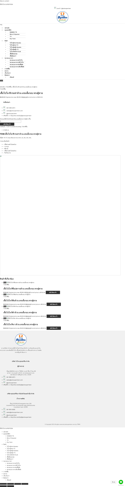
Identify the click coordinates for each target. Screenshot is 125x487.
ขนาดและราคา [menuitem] (7, 461)
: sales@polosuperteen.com (14, 110)
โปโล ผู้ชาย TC (14, 45)
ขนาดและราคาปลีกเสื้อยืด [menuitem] (14, 469)
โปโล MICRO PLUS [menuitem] (12, 455)
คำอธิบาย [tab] (6, 130)
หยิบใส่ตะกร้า (7, 124)
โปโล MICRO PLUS (15, 51)
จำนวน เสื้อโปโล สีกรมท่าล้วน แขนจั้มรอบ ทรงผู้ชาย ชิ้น (15, 119)
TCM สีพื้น (9, 87)
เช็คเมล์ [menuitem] (9, 480)
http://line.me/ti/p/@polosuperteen (20, 115)
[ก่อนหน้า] (3, 486)
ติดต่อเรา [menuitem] (6, 478)
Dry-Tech (12, 38)
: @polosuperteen (11, 113)
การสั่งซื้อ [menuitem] (6, 471)
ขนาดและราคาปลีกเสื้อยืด (17, 67)
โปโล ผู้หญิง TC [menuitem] (11, 453)
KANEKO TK (13, 32)
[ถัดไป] (10, 486)
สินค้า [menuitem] (5, 444)
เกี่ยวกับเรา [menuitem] (6, 476)
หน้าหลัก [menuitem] (5, 432)
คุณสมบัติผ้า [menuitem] (6, 434)
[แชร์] (17, 484)
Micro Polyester (15, 34)
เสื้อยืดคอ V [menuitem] (10, 459)
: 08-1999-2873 (10, 377)
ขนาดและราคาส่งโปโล (16, 60)
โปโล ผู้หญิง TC (14, 49)
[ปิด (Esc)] (24, 484)
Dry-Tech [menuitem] (9, 442)
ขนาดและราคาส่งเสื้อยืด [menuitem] (13, 467)
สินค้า (6, 41)
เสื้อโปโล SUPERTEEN (6, 4)
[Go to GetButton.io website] (121, 485)
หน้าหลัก (2, 87)
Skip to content (4, 1)
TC (11, 36)
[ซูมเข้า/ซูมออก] (3, 484)
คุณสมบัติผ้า (8, 30)
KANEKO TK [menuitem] (10, 436)
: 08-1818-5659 (10, 409)
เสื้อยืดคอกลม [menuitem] (10, 457)
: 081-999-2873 (10, 108)
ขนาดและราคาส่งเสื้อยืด (16, 64)
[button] (62, 25)
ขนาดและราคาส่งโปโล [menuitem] (13, 463)
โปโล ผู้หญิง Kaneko (15, 47)
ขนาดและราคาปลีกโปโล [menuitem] (14, 465)
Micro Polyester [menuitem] (11, 438)
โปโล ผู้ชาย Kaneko (15, 43)
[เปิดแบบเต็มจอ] (10, 484)
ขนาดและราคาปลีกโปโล (17, 62)
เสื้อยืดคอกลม (13, 54)
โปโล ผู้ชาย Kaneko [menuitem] (12, 446)
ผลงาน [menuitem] (5, 474)
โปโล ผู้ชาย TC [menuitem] (11, 448)
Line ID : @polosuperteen (63, 8)
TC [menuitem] (8, 440)
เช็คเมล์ (12, 77)
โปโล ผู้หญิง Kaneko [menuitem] (12, 450)
